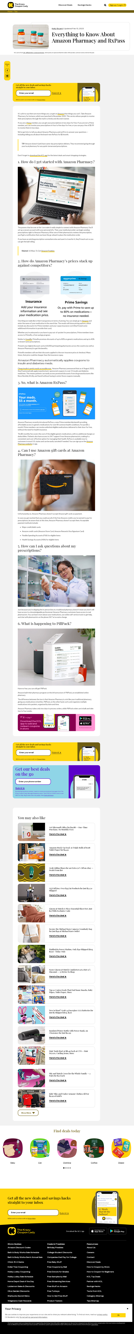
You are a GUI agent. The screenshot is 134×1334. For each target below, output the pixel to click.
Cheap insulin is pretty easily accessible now (35, 368)
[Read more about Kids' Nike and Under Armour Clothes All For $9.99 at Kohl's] (31, 1098)
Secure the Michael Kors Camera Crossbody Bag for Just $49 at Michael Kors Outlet (70, 930)
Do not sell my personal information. (34, 1317)
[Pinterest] (7, 76)
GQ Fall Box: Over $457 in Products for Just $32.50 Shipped (70, 889)
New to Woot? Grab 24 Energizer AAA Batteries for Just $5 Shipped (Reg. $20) (71, 1011)
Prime (29, 123)
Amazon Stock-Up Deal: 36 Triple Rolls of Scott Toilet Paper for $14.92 (69, 848)
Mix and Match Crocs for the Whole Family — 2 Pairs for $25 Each (69, 1074)
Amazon (61, 114)
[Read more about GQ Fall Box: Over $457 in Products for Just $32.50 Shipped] (31, 893)
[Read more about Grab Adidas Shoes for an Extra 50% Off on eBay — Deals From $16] (31, 872)
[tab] (63, 1168)
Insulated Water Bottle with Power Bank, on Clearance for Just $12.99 (68, 1031)
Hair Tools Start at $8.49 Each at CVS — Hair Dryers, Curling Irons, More (68, 1052)
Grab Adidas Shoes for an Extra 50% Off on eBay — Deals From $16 (71, 869)
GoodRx (28, 339)
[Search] (105, 5)
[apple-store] (98, 1231)
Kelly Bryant (57, 28)
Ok (118, 1315)
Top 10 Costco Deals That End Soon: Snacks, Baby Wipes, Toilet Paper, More (71, 991)
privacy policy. (102, 1314)
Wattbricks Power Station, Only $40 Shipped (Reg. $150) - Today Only (71, 950)
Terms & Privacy (48, 795)
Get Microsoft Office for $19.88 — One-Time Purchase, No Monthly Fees (68, 828)
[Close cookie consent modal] (127, 1309)
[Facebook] (7, 70)
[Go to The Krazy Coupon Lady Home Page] (18, 5)
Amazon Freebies (48, 251)
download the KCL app (38, 155)
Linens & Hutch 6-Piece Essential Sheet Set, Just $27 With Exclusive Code (70, 909)
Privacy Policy (41, 99)
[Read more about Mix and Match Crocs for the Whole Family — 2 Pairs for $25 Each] (31, 1078)
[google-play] (117, 1231)
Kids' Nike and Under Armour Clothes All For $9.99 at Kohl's (69, 1095)
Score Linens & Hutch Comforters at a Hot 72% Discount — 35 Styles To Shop (70, 970)
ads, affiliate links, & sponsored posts (33, 52)
